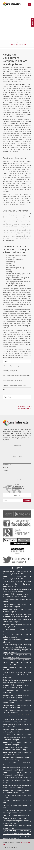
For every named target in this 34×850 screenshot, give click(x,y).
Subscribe (27, 500)
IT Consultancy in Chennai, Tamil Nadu (17, 734)
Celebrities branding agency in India (16, 815)
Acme (4, 844)
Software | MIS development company (14, 385)
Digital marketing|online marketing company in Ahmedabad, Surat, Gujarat (17, 779)
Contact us (6, 473)
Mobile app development (10, 371)
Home (4, 42)
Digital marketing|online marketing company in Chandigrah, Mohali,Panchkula (17, 583)
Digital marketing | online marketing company (16, 375)
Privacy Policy (25, 842)
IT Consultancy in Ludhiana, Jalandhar (16, 660)
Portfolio (5, 467)
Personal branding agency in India (15, 818)
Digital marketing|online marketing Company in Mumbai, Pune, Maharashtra (17, 674)
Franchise (5, 470)
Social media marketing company (12, 380)
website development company (12, 366)
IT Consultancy (7, 390)
